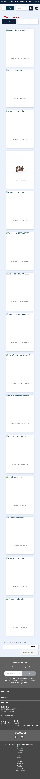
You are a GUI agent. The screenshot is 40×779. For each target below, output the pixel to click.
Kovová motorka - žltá (20, 464)
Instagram (22, 737)
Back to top (29, 652)
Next (34, 646)
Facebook (16, 737)
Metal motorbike (20, 505)
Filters (10, 21)
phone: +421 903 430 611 (10, 721)
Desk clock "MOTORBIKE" (20, 261)
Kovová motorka (20, 99)
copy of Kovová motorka (20, 58)
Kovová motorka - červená (20, 383)
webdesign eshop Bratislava (22, 744)
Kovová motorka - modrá (20, 424)
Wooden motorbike (20, 139)
